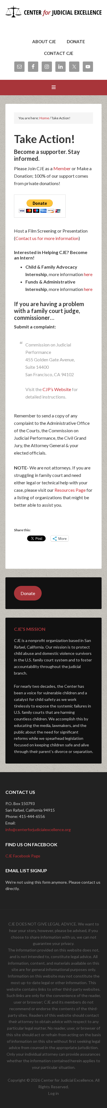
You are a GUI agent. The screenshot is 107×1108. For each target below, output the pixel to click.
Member (62, 168)
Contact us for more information (46, 238)
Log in (53, 1093)
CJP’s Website (57, 389)
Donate (28, 593)
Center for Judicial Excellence (53, 20)
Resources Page (70, 490)
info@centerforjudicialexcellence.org (38, 829)
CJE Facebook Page (22, 855)
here (88, 274)
